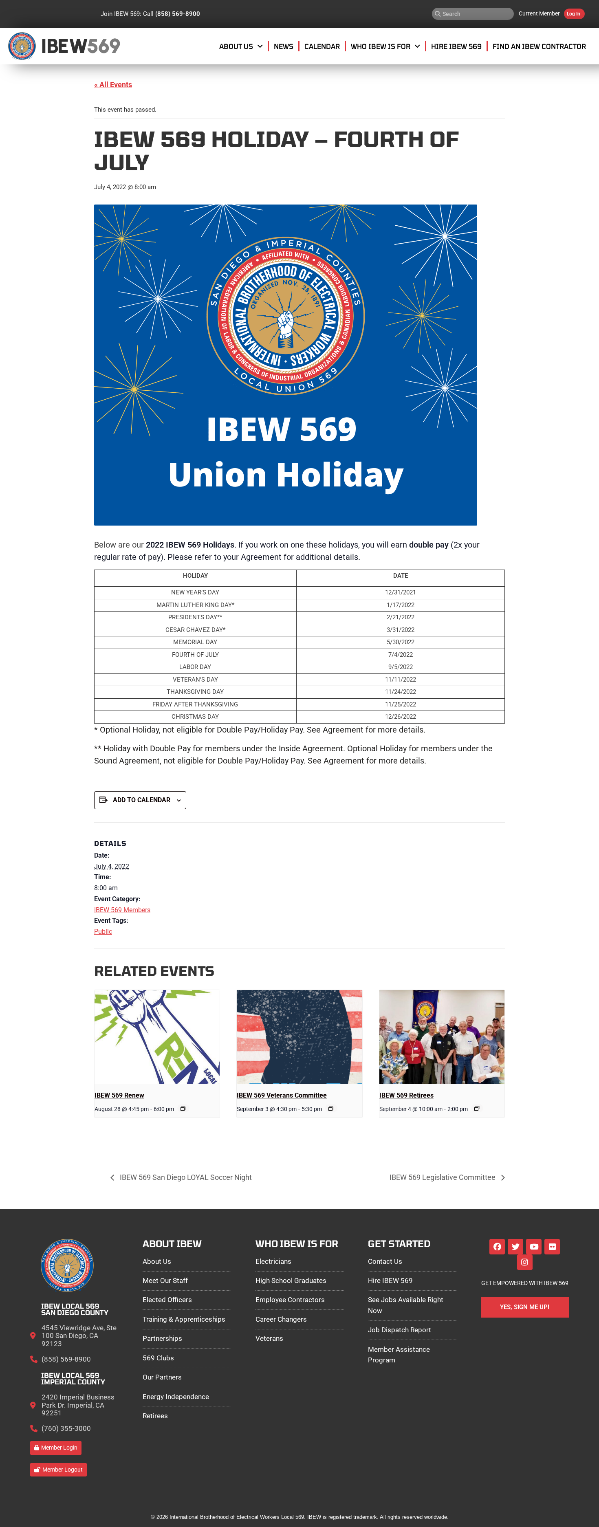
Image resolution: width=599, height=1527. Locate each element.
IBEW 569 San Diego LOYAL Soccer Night (185, 1177)
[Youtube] (534, 1246)
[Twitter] (515, 1246)
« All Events (113, 84)
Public (103, 931)
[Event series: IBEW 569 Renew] (183, 1108)
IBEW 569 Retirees (406, 1095)
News (283, 46)
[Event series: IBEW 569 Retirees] (477, 1108)
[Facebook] (497, 1246)
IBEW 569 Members (122, 910)
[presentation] (157, 1037)
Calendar (322, 46)
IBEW (64, 45)
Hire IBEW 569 (456, 46)
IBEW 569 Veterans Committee (282, 1095)
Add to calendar (141, 800)
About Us (236, 46)
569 (103, 45)
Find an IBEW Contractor (539, 46)
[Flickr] (552, 1246)
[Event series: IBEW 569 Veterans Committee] (331, 1108)
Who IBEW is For (380, 46)
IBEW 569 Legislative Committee (443, 1177)
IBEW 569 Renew (119, 1095)
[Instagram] (525, 1262)
